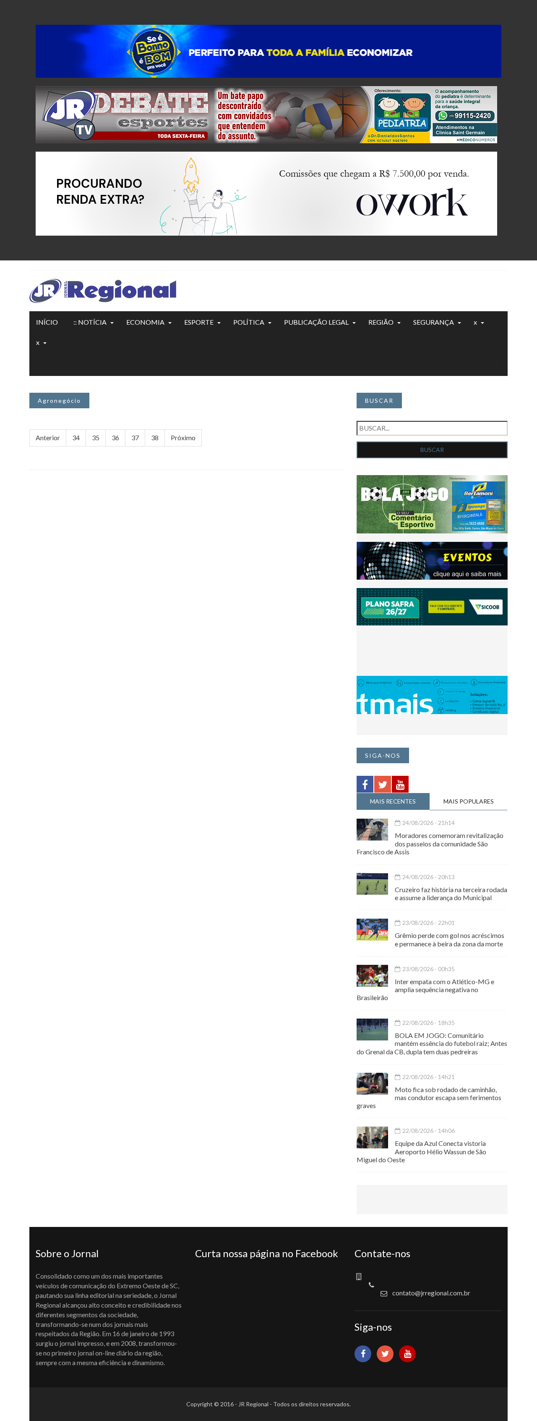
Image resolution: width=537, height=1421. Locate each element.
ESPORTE (199, 322)
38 (155, 437)
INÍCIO (47, 322)
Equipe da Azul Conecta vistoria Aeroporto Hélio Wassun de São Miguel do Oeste (421, 1151)
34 (76, 437)
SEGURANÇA (433, 322)
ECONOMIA (145, 322)
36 (115, 437)
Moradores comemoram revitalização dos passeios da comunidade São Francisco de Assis (430, 843)
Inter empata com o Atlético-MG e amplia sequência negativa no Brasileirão (425, 989)
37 (135, 437)
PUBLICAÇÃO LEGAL (316, 322)
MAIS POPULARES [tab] (468, 801)
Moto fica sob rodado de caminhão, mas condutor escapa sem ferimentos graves (429, 1097)
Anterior (48, 437)
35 (95, 437)
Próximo (183, 437)
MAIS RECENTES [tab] (393, 801)
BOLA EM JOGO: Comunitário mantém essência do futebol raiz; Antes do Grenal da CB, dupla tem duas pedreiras (432, 1043)
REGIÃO (381, 322)
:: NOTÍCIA (90, 322)
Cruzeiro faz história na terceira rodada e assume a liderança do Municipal (451, 893)
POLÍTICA (248, 322)
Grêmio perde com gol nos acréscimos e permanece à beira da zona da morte (449, 939)
